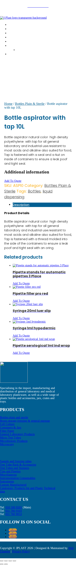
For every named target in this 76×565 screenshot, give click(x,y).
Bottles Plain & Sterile (30, 103)
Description (21, 205)
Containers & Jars (10, 427)
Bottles (34, 191)
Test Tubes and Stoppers (14, 468)
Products (15, 33)
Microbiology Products (13, 441)
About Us (16, 29)
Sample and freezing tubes (15, 461)
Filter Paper (7, 430)
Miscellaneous (8, 474)
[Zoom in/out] (1, 560)
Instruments (7, 481)
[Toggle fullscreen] (6, 560)
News (13, 45)
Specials (15, 37)
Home (13, 24)
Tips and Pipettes (10, 471)
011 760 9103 (13, 510)
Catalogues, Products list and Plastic (21, 488)
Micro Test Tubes (10, 437)
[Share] (10, 560)
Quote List (17, 41)
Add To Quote (12, 180)
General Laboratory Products (17, 434)
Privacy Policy (21, 551)
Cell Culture (7, 424)
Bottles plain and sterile (14, 417)
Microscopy (7, 444)
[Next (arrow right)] (6, 564)
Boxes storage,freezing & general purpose (25, 420)
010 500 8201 (13, 507)
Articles (23, 50)
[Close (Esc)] (14, 560)
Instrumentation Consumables (17, 478)
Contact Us (17, 54)
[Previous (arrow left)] (1, 564)
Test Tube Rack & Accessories (18, 464)
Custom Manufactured (13, 484)
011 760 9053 (13, 514)
